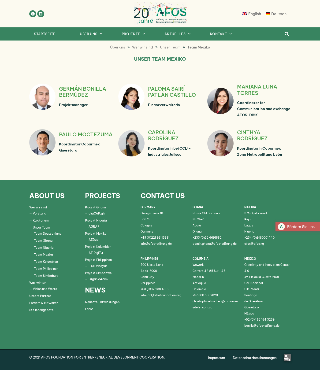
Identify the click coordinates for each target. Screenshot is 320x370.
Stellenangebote (41, 310)
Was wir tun (37, 283)
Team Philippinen (46, 268)
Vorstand (39, 213)
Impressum (216, 358)
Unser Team (41, 227)
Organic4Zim (98, 279)
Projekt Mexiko (95, 233)
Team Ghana (43, 240)
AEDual (94, 239)
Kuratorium (41, 220)
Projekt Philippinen (98, 260)
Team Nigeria (43, 247)
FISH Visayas (98, 266)
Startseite (45, 34)
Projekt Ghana (95, 207)
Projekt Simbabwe (98, 273)
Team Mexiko (43, 254)
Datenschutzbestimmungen (255, 358)
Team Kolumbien (46, 261)
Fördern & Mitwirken (43, 303)
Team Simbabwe (46, 276)
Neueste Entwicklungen (102, 302)
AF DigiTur (96, 253)
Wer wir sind (38, 207)
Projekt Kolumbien (98, 246)
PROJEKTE (131, 34)
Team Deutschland (47, 233)
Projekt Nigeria (96, 220)
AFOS (45, 357)
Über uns (88, 34)
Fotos (89, 309)
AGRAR (94, 226)
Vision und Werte (45, 289)
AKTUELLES (175, 34)
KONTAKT (218, 34)
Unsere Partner (40, 296)
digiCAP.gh (97, 213)
